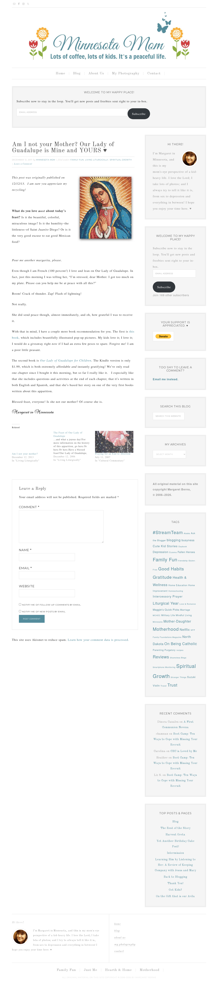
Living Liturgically (96, 160)
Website (27, 586)
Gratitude (162, 577)
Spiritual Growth (121, 160)
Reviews (161, 657)
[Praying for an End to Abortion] (114, 442)
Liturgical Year (166, 603)
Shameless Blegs (178, 657)
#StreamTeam (168, 532)
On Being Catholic (180, 643)
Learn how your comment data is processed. (98, 640)
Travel (164, 685)
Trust (172, 685)
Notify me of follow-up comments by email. (51, 604)
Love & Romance (188, 604)
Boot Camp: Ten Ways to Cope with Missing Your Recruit (175, 739)
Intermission (175, 853)
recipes (179, 650)
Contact (119, 951)
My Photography (124, 944)
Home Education (177, 585)
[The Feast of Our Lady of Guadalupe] (74, 446)
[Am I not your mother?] (31, 442)
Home (117, 924)
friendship (183, 560)
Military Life (168, 615)
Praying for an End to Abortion (112, 453)
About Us (120, 937)
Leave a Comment (23, 164)
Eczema (173, 552)
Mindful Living (184, 615)
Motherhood (166, 629)
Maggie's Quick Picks (166, 609)
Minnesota (158, 622)
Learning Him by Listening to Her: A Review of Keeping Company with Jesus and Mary (175, 865)
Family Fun (77, 160)
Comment (29, 507)
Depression (160, 552)
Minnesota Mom (109, 36)
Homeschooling (175, 591)
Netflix (185, 629)
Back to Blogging (175, 877)
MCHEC (156, 615)
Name (25, 550)
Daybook (182, 546)
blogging (174, 539)
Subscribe (139, 114)
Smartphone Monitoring (164, 667)
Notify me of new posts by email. (44, 611)
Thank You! (175, 883)
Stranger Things (178, 677)
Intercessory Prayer (168, 596)
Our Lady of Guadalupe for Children (65, 360)
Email (25, 568)
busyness (188, 540)
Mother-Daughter (177, 621)
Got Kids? (175, 890)
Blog (175, 821)
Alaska (187, 533)
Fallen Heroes (186, 552)
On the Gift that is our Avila (175, 896)
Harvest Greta (175, 834)
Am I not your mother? (25, 453)
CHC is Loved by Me (183, 751)
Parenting (158, 650)
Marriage (185, 609)
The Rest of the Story (175, 828)
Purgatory (170, 650)
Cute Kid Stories (165, 546)
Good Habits (171, 568)
